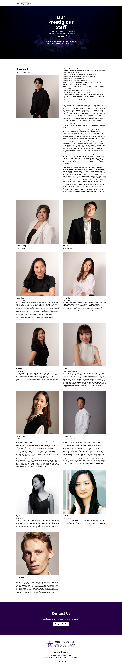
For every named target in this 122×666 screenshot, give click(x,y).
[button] (88, 3)
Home (72, 3)
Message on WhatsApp (61, 624)
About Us (79, 3)
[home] (24, 3)
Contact (103, 3)
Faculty (97, 3)
